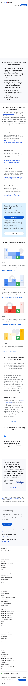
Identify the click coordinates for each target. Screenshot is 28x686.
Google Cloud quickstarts (6, 615)
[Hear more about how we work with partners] (13, 421)
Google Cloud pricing (5, 575)
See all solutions (4, 605)
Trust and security (4, 552)
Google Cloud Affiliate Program (7, 611)
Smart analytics (4, 591)
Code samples (4, 623)
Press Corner (3, 656)
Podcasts (3, 652)
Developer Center (4, 654)
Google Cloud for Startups (6, 634)
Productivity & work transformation (8, 597)
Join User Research (5, 664)
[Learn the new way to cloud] (8, 270)
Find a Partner (4, 646)
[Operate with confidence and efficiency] (11, 324)
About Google (4, 677)
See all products (4, 579)
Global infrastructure (5, 559)
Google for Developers (5, 632)
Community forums (5, 668)
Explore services (6, 531)
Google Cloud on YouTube (6, 658)
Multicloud (3, 557)
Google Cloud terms (22, 677)
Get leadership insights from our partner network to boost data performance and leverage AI (12, 160)
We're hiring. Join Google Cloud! (7, 666)
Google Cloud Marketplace (6, 617)
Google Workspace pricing (6, 577)
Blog (2, 569)
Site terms (14, 677)
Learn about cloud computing (7, 619)
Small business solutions (6, 603)
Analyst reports (4, 565)
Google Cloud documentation (7, 613)
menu (2, 2)
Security (2, 595)
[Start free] (23, 5)
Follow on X (3, 662)
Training (2, 627)
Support (2, 621)
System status (4, 636)
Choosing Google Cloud (5, 550)
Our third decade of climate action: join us (11, 673)
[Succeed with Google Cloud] (8, 351)
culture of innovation (8, 114)
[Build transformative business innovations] (12, 297)
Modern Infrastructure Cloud (7, 555)
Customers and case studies (7, 563)
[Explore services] (14, 37)
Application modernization (6, 589)
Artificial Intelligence (5, 593)
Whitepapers (3, 567)
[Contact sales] (14, 33)
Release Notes (4, 638)
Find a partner (5, 541)
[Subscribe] (22, 679)
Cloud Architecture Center (6, 625)
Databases (3, 587)
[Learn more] (14, 233)
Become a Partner (5, 648)
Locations (3, 561)
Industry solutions (4, 599)
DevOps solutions (4, 601)
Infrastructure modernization (7, 584)
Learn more (13, 487)
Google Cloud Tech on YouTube (7, 660)
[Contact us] (16, 5)
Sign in (25, 2)
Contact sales (4, 643)
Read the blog (5, 536)
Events (2, 650)
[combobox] (5, 683)
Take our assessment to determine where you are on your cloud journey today (13, 142)
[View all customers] (13, 453)
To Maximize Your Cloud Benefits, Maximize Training (12, 498)
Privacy (9, 677)
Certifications (4, 630)
